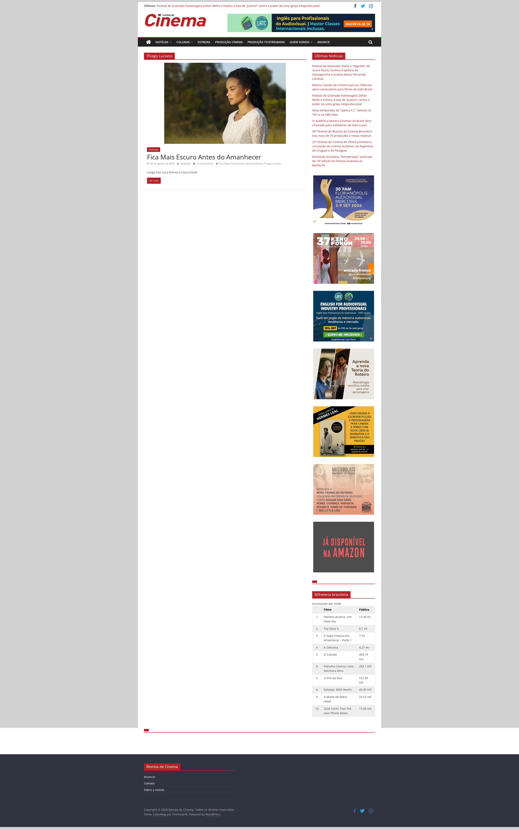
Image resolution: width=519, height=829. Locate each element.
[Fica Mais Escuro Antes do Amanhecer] (225, 65)
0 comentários (204, 163)
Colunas (183, 42)
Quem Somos (299, 42)
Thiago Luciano (272, 163)
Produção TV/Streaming (266, 42)
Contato (149, 783)
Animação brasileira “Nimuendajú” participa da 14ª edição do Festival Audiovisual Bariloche (342, 161)
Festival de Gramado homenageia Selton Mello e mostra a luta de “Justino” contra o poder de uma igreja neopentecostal (238, 6)
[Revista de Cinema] (148, 42)
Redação (186, 163)
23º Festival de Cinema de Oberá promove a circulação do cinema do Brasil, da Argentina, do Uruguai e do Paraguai (343, 146)
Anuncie (323, 42)
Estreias (204, 42)
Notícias (161, 42)
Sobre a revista (154, 790)
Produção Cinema (229, 42)
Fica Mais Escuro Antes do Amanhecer (204, 157)
